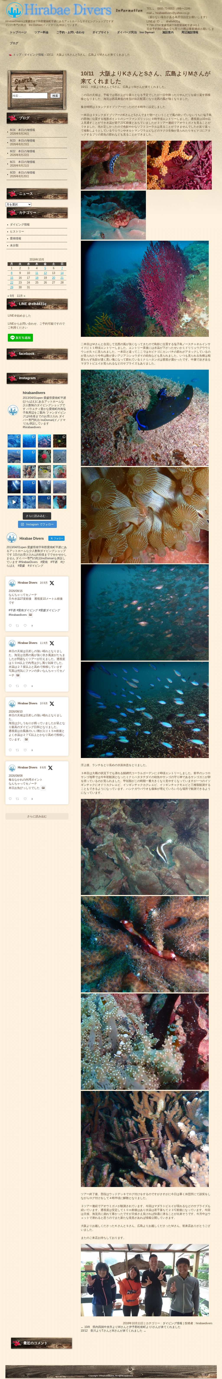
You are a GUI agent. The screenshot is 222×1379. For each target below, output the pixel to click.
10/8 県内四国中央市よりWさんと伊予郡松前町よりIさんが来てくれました (131, 1327)
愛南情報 (15, 238)
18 (36, 277)
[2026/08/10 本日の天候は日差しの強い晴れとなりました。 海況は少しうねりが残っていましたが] (29, 486)
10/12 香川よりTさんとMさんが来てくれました (113, 1330)
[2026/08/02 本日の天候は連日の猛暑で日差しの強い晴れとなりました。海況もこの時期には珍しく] (44, 502)
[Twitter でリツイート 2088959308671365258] (19, 625)
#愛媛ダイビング (49, 610)
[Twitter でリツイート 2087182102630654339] (19, 686)
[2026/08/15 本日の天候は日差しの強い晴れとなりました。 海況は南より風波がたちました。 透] (14, 471)
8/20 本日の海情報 (22, 172)
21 (62, 277)
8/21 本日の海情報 (22, 162)
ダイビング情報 (172, 1323)
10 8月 (44, 703)
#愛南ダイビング (27, 610)
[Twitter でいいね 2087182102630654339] (26, 686)
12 (45, 273)
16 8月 (44, 582)
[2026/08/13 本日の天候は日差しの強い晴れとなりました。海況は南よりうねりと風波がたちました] (44, 471)
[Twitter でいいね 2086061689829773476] (26, 799)
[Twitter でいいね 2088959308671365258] (26, 625)
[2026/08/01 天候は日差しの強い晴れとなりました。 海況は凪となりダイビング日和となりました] (59, 502)
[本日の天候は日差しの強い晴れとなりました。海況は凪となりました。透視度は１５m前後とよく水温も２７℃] (29, 440)
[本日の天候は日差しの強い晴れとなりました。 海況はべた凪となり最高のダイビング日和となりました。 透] (14, 440)
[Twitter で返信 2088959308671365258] (11, 625)
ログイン (208, 1374)
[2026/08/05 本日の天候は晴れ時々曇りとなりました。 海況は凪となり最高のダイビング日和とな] (29, 502)
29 (11, 287)
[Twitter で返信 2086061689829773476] (11, 799)
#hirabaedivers (18, 614)
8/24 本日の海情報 (22, 130)
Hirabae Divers (27, 582)
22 (11, 282)
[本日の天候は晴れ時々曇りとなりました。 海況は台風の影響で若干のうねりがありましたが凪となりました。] (59, 486)
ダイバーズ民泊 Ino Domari (136, 32)
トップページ (18, 32)
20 (53, 277)
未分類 (14, 245)
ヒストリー (17, 231)
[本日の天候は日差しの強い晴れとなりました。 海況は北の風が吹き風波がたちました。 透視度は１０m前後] (59, 471)
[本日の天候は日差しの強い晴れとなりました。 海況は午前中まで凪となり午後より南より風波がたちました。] (59, 440)
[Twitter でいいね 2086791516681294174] (26, 750)
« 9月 (11, 295)
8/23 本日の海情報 (22, 140)
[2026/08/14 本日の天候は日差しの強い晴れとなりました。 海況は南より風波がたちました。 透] (29, 471)
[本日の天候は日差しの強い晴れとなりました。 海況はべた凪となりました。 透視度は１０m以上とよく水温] (14, 456)
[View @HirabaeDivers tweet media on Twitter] (30, 615)
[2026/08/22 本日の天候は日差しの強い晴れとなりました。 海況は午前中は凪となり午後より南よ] (44, 440)
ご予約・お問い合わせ (70, 32)
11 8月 (44, 642)
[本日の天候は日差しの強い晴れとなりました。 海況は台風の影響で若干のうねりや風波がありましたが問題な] (44, 486)
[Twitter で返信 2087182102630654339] (11, 686)
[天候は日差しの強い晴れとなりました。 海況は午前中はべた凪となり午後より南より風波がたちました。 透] (29, 456)
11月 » (21, 295)
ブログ (14, 43)
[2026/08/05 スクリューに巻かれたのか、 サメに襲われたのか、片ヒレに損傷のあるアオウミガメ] (14, 502)
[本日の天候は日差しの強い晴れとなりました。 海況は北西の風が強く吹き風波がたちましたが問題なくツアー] (14, 486)
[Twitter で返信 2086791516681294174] (11, 750)
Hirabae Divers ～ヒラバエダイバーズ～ (59, 10)
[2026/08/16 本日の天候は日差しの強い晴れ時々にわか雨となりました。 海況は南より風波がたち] (59, 456)
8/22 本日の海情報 (22, 151)
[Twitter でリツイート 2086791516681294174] (19, 750)
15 (11, 277)
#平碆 (12, 610)
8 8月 (43, 767)
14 (62, 273)
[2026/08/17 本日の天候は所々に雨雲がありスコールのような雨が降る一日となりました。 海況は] (44, 456)
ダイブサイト (100, 32)
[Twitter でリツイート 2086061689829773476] (19, 799)
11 (36, 273)
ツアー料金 (41, 32)
